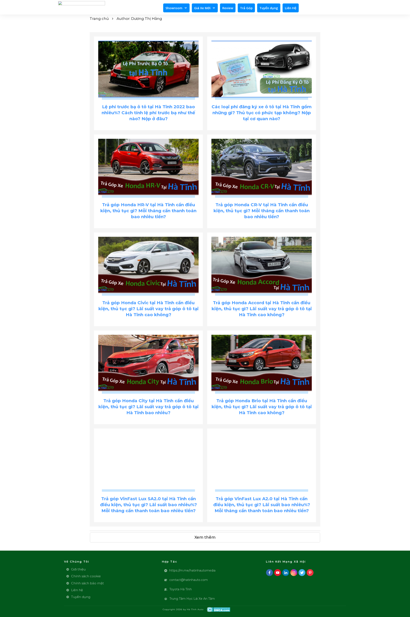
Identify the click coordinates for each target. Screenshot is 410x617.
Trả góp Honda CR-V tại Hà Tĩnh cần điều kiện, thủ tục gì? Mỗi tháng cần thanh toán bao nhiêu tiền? (262, 210)
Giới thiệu (78, 569)
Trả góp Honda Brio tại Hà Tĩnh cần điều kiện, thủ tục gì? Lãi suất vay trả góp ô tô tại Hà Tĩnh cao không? (262, 406)
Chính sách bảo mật (87, 583)
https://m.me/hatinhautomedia (192, 570)
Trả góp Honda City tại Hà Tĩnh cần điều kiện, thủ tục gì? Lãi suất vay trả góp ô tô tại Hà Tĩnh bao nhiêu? (148, 406)
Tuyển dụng (80, 597)
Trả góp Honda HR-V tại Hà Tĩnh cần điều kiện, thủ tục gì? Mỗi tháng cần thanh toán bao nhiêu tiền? (148, 210)
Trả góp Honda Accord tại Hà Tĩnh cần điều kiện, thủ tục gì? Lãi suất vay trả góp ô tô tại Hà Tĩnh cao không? (262, 308)
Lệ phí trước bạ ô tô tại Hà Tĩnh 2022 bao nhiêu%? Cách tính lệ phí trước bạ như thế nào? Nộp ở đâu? (148, 112)
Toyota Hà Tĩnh (180, 589)
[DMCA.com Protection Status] (218, 609)
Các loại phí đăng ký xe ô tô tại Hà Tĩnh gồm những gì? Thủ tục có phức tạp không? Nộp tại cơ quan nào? (262, 112)
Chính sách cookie (86, 576)
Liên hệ (77, 590)
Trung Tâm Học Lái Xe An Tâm (192, 599)
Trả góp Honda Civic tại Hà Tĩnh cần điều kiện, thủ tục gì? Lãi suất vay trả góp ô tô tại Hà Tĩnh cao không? (148, 308)
